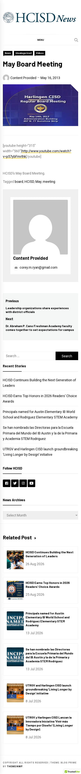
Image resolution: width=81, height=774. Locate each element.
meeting (49, 182)
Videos (40, 53)
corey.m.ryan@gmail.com (38, 267)
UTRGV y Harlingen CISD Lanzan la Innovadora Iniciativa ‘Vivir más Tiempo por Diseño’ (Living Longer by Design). (49, 723)
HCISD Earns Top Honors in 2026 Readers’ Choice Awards (48, 584)
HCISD (29, 182)
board (19, 182)
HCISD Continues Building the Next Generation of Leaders (49, 554)
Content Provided (23, 78)
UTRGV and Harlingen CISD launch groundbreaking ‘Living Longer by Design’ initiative (49, 689)
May (38, 182)
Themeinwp (14, 766)
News (8, 53)
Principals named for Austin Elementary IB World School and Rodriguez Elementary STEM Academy (48, 619)
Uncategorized (23, 53)
